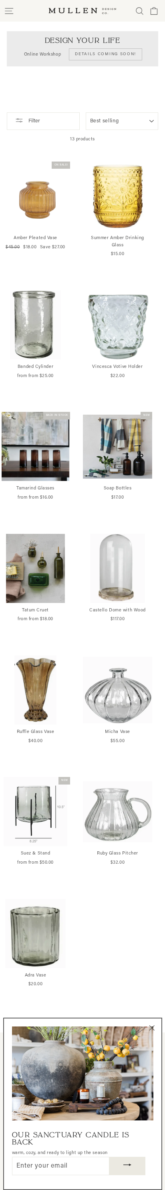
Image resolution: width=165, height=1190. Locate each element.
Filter (33, 121)
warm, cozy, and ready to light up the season (60, 1153)
